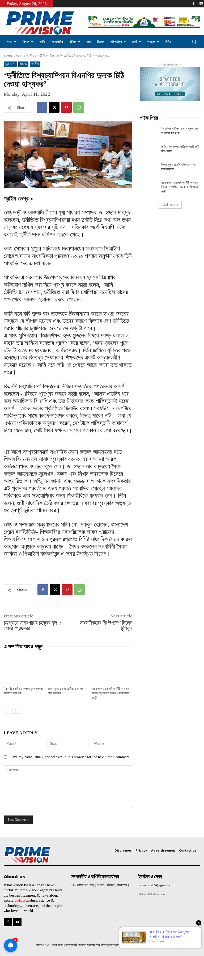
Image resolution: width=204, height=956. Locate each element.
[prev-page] (7, 710)
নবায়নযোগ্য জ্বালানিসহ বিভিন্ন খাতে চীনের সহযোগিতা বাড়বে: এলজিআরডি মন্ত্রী (110, 693)
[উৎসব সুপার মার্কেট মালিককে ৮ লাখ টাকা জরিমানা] (68, 669)
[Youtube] (201, 4)
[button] (194, 42)
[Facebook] (193, 4)
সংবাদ (19, 56)
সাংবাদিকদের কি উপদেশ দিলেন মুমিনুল (105, 626)
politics (20, 900)
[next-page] (15, 710)
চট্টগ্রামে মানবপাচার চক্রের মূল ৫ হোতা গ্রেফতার (32, 626)
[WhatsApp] (78, 107)
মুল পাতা (10, 64)
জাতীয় (30, 56)
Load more (168, 205)
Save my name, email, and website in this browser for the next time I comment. (70, 757)
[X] (54, 107)
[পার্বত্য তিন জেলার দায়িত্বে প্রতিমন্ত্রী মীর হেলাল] (149, 150)
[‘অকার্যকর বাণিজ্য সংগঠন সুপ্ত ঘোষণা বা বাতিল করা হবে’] (24, 669)
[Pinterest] (66, 107)
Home (8, 56)
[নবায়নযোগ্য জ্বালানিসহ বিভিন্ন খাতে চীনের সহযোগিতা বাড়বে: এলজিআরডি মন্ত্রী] (112, 669)
